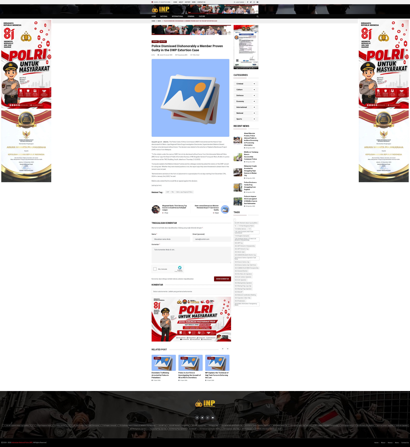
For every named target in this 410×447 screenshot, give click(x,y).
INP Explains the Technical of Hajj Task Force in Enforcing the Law (190, 375)
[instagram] (254, 2)
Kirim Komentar (222, 279)
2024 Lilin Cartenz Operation (243, 277)
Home (175, 2)
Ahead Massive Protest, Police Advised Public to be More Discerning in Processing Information (251, 139)
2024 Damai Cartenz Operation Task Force (245, 258)
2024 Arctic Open (240, 252)
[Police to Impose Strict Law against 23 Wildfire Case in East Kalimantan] (238, 201)
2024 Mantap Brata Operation (243, 283)
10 (235, 226)
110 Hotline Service (240, 229)
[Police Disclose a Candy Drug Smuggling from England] (238, 187)
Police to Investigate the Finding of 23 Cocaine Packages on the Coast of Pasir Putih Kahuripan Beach (216, 376)
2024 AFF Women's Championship (245, 246)
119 (249, 229)
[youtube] (257, 2)
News (194, 2)
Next (217, 213)
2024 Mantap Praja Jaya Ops (243, 286)
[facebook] (247, 2)
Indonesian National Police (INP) (22, 442)
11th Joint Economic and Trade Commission (244, 232)
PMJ (172, 192)
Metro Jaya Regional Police (184, 192)
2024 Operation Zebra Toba (242, 298)
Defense (240, 95)
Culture (202, 16)
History (187, 2)
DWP (167, 192)
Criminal (191, 16)
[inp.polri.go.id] (160, 9)
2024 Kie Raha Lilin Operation (243, 274)
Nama (154, 234)
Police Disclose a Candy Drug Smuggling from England (250, 186)
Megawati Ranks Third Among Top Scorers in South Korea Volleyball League (174, 208)
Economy (240, 101)
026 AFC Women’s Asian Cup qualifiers (246, 223)
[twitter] (251, 2)
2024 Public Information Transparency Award (246, 304)
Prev (166, 213)
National (163, 16)
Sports (239, 119)
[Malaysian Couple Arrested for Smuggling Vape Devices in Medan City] (238, 172)
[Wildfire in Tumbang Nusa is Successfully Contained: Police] (238, 157)
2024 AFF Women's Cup (241, 249)
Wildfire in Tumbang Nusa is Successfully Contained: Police (251, 155)
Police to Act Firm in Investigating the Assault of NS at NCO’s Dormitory (163, 375)
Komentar (156, 244)
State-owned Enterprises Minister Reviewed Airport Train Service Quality (207, 208)
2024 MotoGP (238, 292)
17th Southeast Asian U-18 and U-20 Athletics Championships (245, 239)
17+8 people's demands (242, 236)
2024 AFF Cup (239, 243)
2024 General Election (241, 271)
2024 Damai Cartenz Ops (242, 262)
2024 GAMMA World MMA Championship (246, 268)
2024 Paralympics (240, 301)
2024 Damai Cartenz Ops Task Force (245, 265)
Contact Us (201, 2)
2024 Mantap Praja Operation (243, 289)
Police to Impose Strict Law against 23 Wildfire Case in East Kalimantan (250, 200)
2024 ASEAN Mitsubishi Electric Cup (245, 255)
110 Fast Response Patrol (246, 226)
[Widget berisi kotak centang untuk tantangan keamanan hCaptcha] (168, 269)
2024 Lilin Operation (240, 280)
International (177, 16)
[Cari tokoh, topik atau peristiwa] (257, 16)
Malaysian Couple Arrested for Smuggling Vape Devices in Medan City (250, 170)
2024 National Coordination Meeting (245, 295)
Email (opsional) (199, 234)
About (181, 2)
